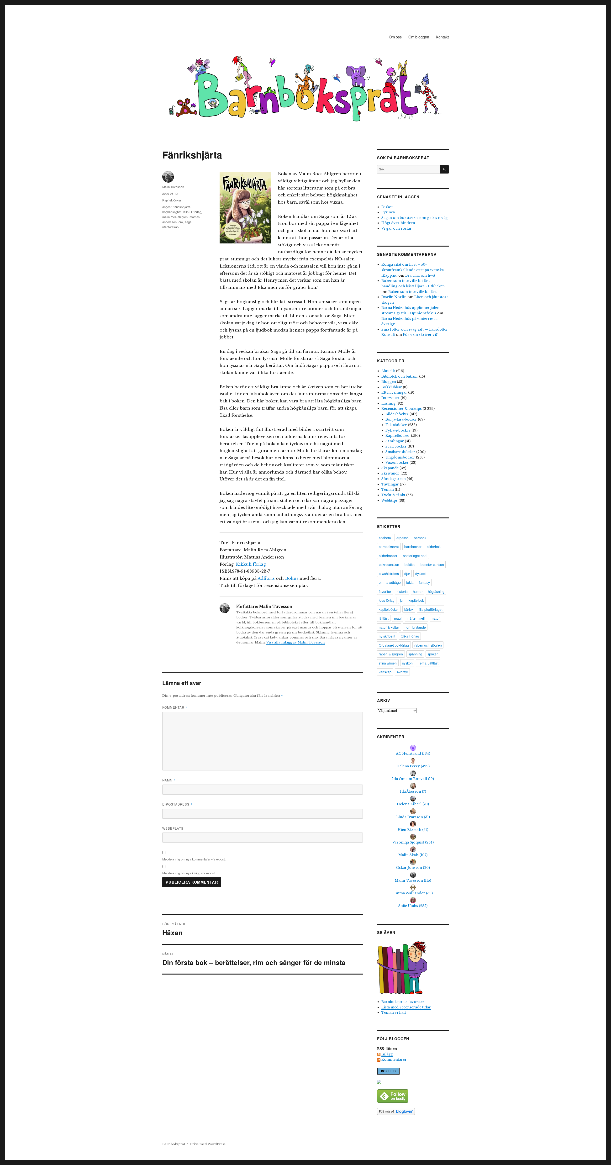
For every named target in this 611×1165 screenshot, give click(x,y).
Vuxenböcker (397, 462)
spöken (432, 654)
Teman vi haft (393, 1012)
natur (436, 618)
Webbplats (173, 828)
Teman (387, 489)
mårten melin (417, 618)
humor (418, 591)
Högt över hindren (398, 223)
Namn (168, 780)
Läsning (388, 403)
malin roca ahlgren (175, 217)
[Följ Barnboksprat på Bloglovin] (413, 1111)
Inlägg (387, 1054)
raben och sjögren (428, 645)
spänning (415, 654)
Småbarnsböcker (400, 452)
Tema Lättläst (428, 663)
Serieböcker (396, 446)
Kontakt (442, 37)
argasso (402, 537)
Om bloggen (418, 37)
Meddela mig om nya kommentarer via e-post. (194, 859)
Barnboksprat (173, 1144)
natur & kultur (389, 627)
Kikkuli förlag (251, 564)
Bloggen (388, 382)
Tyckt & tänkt (393, 495)
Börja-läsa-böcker (401, 419)
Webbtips (389, 500)
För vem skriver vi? (420, 334)
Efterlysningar (394, 392)
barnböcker (412, 546)
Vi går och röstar (396, 228)
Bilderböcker (397, 414)
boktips (410, 564)
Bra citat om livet (420, 275)
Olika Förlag (410, 636)
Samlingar (394, 441)
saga (188, 222)
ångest (167, 207)
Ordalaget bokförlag (394, 645)
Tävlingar (390, 484)
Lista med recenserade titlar (406, 1007)
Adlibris (266, 578)
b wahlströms (389, 573)
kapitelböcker (389, 609)
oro (181, 222)
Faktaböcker (396, 425)
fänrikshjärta (182, 207)
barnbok (420, 537)
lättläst (384, 618)
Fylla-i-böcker (398, 430)
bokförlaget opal (415, 555)
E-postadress (177, 804)
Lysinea (388, 212)
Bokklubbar (391, 387)
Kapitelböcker (171, 200)
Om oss (395, 37)
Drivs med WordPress (208, 1144)
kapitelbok (416, 600)
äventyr (402, 671)
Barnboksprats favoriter (402, 1002)
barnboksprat (389, 546)
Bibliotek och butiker (399, 376)
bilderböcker (388, 555)
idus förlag (387, 600)
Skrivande (390, 473)
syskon (407, 663)
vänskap (385, 671)
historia (402, 591)
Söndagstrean (393, 479)
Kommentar (174, 707)
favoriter (385, 591)
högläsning (436, 591)
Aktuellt (388, 371)
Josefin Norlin (393, 297)
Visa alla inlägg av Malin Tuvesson (295, 642)
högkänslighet (171, 212)
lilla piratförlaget (430, 609)
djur (407, 573)
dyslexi (420, 573)
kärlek (408, 609)
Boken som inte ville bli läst (412, 292)
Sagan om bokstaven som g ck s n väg (414, 218)
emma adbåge (390, 582)
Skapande (390, 468)
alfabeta (385, 537)
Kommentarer (394, 1059)
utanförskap (170, 227)
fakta (410, 582)
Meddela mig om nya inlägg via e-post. (189, 873)
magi (397, 618)
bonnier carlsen (432, 564)
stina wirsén (388, 663)
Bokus (291, 578)
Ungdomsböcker (400, 457)
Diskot (387, 207)
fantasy (424, 582)
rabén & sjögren (391, 654)
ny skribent (387, 636)
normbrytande (415, 627)
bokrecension (389, 564)
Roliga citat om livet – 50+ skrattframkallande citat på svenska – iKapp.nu (414, 269)
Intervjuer (390, 398)
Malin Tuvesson (173, 187)
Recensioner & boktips (401, 408)
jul (401, 600)
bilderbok (434, 546)
